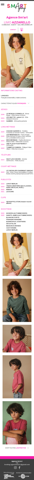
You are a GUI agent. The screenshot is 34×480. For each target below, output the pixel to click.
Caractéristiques (13, 103)
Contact (13, 29)
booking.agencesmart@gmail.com (17, 464)
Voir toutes (15, 448)
